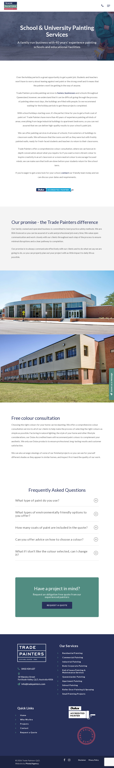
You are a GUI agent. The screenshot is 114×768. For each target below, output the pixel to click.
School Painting (70, 685)
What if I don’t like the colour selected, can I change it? (51, 552)
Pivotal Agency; (32, 764)
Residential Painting (72, 653)
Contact (24, 728)
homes (60, 93)
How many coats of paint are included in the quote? (51, 527)
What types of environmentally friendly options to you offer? (51, 513)
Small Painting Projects (74, 694)
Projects (24, 724)
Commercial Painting (72, 657)
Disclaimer (82, 760)
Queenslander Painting (73, 677)
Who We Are (26, 719)
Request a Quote (28, 732)
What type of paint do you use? (37, 500)
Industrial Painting (71, 661)
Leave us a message (111, 383)
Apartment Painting (72, 681)
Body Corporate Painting (74, 666)
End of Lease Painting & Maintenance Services (74, 671)
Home (23, 715)
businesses (70, 93)
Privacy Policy (94, 760)
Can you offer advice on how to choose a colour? (49, 539)
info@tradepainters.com (33, 684)
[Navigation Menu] (108, 5)
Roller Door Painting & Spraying (78, 689)
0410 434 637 (28, 669)
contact (65, 173)
